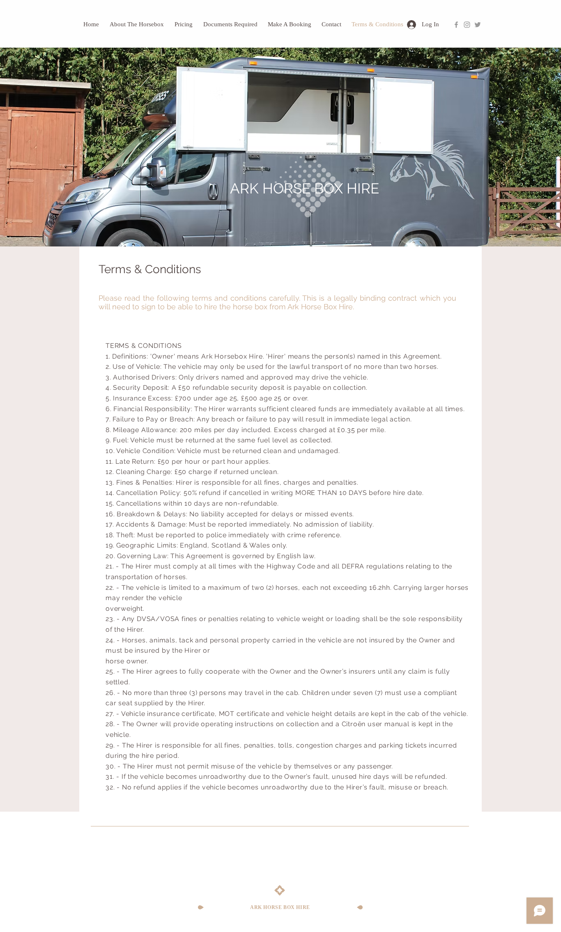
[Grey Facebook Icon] (456, 25)
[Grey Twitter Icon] (478, 25)
